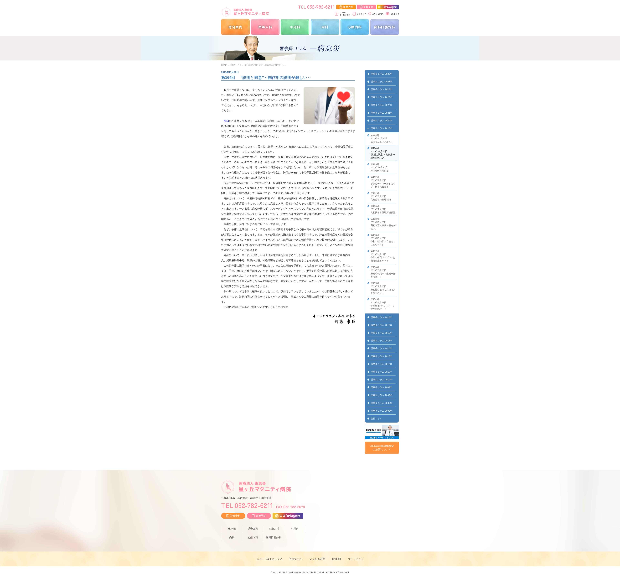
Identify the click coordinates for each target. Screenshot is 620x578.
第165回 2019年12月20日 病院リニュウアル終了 (382, 138)
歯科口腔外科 (384, 27)
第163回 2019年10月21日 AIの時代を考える (379, 167)
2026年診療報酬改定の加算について (382, 448)
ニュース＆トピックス (269, 558)
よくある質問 (317, 558)
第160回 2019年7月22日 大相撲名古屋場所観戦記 (383, 209)
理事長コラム (236, 65)
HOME (224, 65)
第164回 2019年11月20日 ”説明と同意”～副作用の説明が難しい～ (383, 153)
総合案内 (235, 27)
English (336, 558)
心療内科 (355, 27)
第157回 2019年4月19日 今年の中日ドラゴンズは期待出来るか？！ (383, 256)
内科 (324, 27)
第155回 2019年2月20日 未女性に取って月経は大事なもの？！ (383, 288)
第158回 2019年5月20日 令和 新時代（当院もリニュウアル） (383, 240)
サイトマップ (355, 558)
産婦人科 (265, 27)
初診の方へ (295, 558)
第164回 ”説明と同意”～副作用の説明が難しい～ (265, 65)
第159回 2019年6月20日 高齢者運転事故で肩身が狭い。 (383, 224)
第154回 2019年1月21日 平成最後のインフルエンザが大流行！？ (383, 304)
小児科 (295, 27)
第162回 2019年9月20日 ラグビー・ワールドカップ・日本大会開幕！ (383, 182)
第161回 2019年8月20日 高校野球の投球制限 (381, 196)
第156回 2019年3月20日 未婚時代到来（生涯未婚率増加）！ (383, 272)
